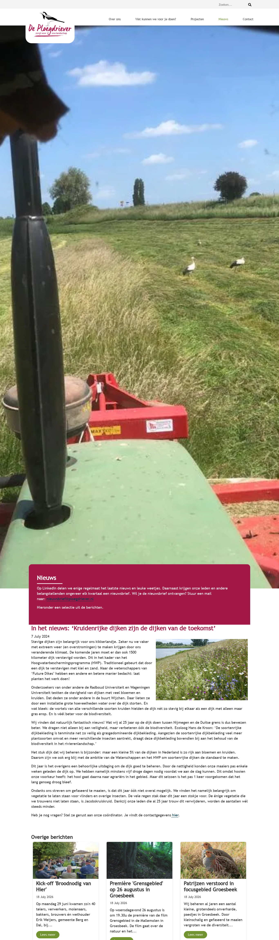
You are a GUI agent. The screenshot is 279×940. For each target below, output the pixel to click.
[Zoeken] (249, 4)
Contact (248, 19)
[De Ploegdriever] (50, 26)
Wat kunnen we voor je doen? (155, 19)
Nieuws (223, 19)
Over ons (115, 19)
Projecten (197, 19)
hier (174, 815)
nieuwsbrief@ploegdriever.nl (70, 599)
